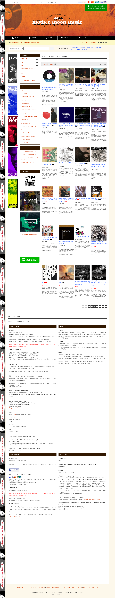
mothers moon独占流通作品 (28, 136)
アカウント (17, 38)
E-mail (14, 414)
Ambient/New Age (25, 123)
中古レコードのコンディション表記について (29, 158)
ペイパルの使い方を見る (15, 516)
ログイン (50, 38)
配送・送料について (33, 587)
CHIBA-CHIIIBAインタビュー (28, 162)
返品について (42, 587)
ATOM (96, 587)
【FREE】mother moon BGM (28, 154)
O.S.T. (23, 129)
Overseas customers (26, 166)
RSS (93, 587)
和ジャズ (73, 49)
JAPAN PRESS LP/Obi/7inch (94, 47)
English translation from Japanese (17, 397)
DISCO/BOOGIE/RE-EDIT (27, 96)
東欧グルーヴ (24, 113)
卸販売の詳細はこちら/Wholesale (93, 499)
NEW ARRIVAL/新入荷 (16, 42)
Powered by (48, 595)
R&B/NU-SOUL (25, 103)
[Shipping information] (14, 408)
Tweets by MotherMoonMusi (29, 234)
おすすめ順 (45, 64)
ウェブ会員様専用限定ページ (28, 151)
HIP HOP (23, 100)
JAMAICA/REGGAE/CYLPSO (28, 110)
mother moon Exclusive (82, 49)
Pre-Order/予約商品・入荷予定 (33, 42)
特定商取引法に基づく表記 (52, 587)
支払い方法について (22, 587)
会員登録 (34, 38)
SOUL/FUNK (24, 93)
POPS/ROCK (24, 119)
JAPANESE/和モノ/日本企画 (78, 47)
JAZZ (22, 90)
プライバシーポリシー (65, 587)
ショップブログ (87, 587)
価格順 (51, 64)
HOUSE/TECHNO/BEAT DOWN (29, 116)
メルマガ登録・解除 (91, 42)
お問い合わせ (67, 38)
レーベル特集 (24, 142)
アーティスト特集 (25, 139)
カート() (83, 38)
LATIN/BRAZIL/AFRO (26, 106)
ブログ (83, 42)
